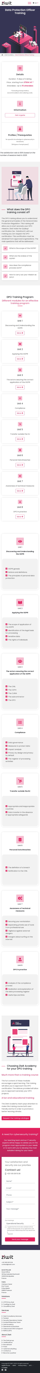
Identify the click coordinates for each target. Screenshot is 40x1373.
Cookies (4, 1368)
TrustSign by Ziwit (9, 1304)
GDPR (14, 1365)
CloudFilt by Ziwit (9, 1306)
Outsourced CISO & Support (13, 1329)
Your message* (10, 1206)
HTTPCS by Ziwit (8, 1302)
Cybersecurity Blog (9, 1349)
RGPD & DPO (7, 1331)
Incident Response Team (12, 1322)
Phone (7, 1192)
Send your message (20, 1239)
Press (5, 1347)
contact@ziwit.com (8, 1264)
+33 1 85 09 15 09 (13, 1173)
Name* (7, 1178)
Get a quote (20, 115)
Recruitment (7, 1345)
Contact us (7, 1351)
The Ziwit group (8, 1340)
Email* (7, 1185)
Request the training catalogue (16, 1118)
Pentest (6, 1318)
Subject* (8, 1199)
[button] (36, 3)
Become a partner (9, 1353)
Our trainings (9, 1220)
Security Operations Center (12, 1320)
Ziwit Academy (8, 1324)
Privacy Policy (22, 1365)
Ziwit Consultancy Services (12, 1316)
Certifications (7, 1342)
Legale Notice (6, 1365)
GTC (30, 1365)
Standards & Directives (11, 1326)
